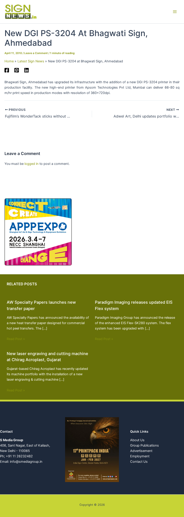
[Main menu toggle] (175, 11)
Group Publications (144, 445)
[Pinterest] (16, 70)
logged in (31, 164)
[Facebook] (6, 70)
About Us (137, 440)
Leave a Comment (36, 53)
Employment (139, 456)
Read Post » (16, 339)
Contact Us (139, 462)
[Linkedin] (26, 70)
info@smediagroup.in (26, 462)
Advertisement (141, 451)
